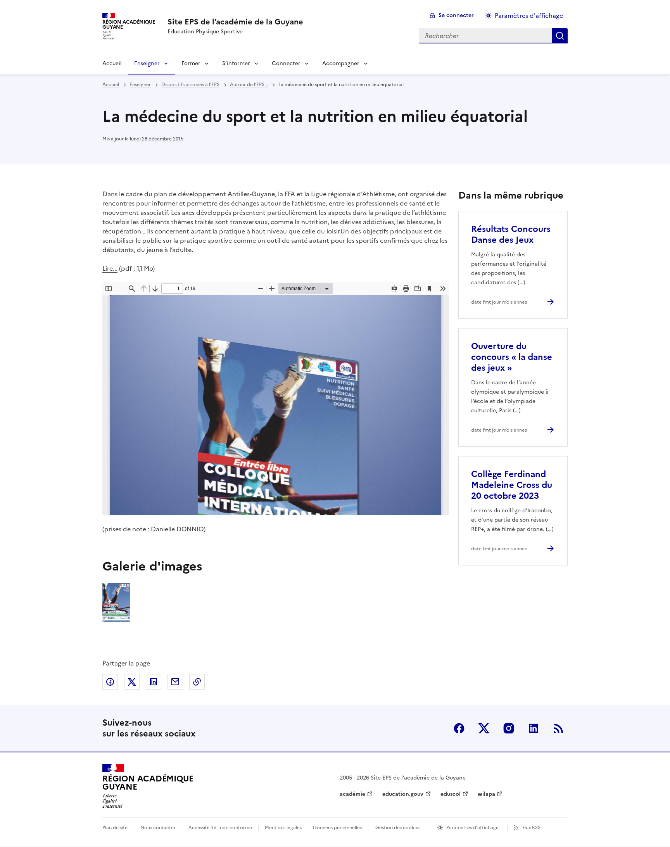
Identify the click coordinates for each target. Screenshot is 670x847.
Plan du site (115, 827)
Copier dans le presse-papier (197, 682)
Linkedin (533, 728)
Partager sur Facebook (110, 682)
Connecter (286, 63)
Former (190, 63)
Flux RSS (531, 827)
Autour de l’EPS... (249, 84)
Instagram (508, 728)
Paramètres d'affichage (529, 15)
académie (352, 794)
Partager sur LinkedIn (153, 682)
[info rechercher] (560, 35)
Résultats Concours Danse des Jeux (511, 234)
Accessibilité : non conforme (220, 827)
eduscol (450, 794)
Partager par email (175, 682)
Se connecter (456, 15)
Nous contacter (158, 827)
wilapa (486, 794)
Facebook (459, 728)
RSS (558, 728)
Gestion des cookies (397, 827)
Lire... (109, 268)
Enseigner (147, 63)
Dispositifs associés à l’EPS (190, 84)
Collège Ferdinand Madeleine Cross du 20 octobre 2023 (511, 485)
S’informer (236, 63)
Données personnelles (337, 827)
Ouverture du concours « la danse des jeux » (511, 357)
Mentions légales (283, 827)
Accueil (112, 63)
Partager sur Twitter (132, 682)
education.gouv (402, 794)
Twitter (484, 728)
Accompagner (340, 63)
